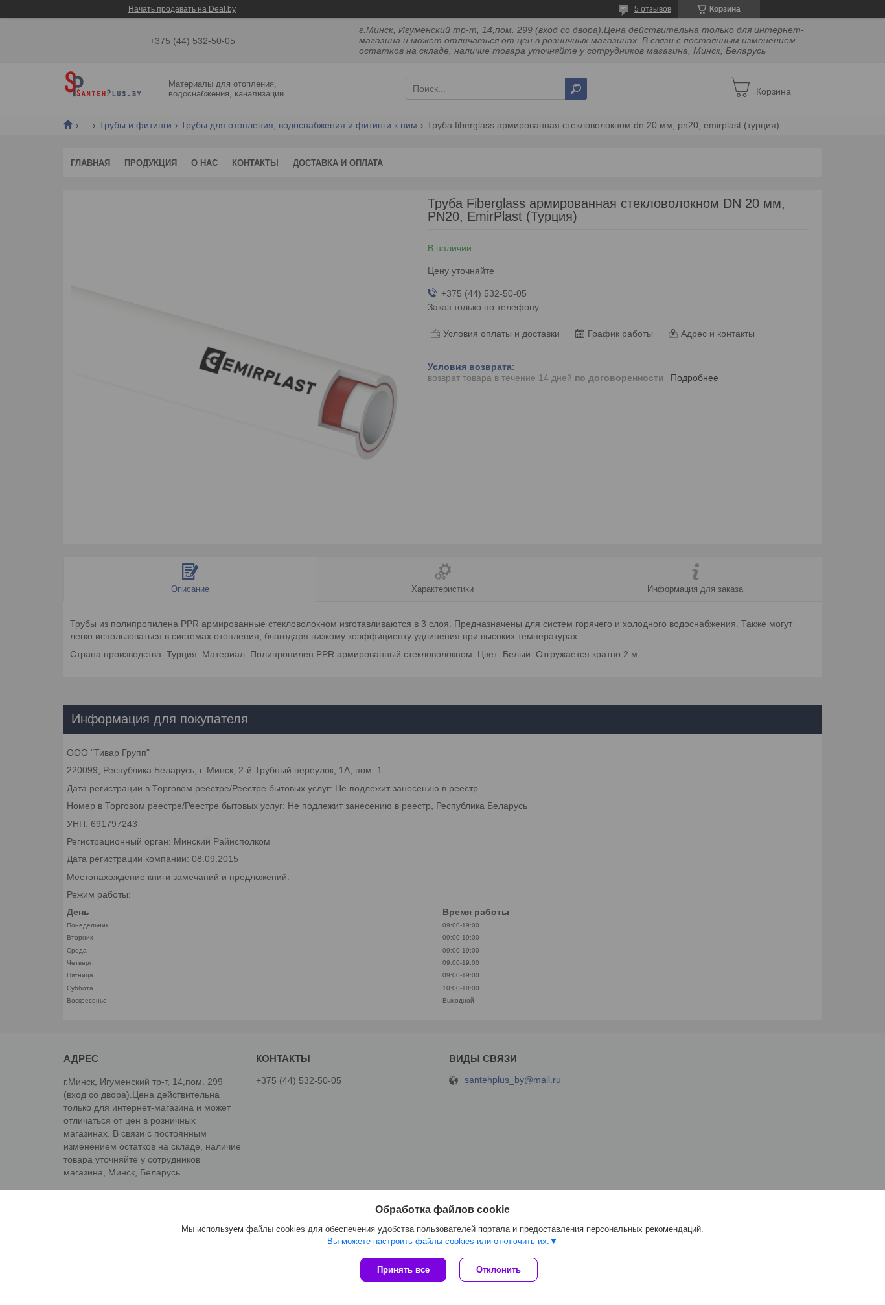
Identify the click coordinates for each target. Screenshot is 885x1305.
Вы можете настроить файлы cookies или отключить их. (438, 1241)
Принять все (403, 1270)
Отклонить (498, 1270)
